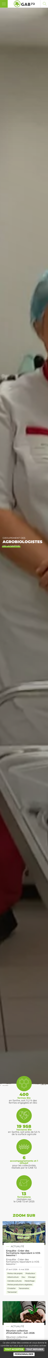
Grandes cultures (14, 1281)
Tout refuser (34, 1349)
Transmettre (24, 1288)
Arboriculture (13, 1277)
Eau (23, 1277)
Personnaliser (24, 1354)
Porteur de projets (14, 1273)
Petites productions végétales (19, 1285)
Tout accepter (14, 1349)
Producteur (30, 1273)
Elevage (31, 1277)
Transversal (12, 1292)
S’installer (11, 1288)
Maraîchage (30, 1281)
